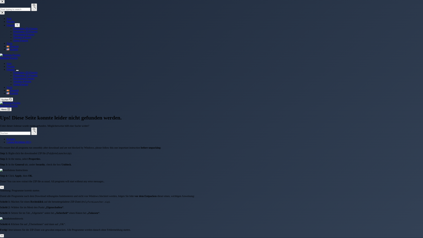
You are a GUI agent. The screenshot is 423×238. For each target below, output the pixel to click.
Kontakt (11, 139)
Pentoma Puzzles (9, 58)
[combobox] (15, 133)
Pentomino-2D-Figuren (25, 72)
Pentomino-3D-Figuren (25, 75)
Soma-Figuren (20, 84)
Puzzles (11, 66)
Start (9, 63)
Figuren (11, 69)
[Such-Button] (34, 131)
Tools (9, 87)
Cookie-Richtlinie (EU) (19, 142)
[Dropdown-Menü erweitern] (17, 70)
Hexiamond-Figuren (23, 78)
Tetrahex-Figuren (22, 81)
